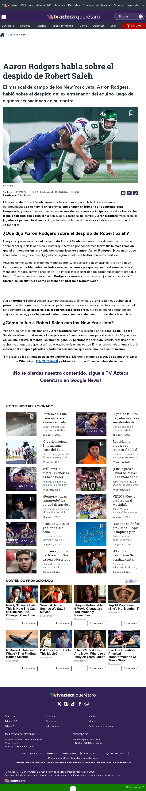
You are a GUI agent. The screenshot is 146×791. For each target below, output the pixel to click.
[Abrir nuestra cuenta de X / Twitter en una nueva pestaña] (59, 703)
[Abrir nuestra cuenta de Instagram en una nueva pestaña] (66, 703)
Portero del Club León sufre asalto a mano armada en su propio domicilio (55, 422)
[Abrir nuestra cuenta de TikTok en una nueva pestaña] (73, 703)
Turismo (41, 25)
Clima (83, 25)
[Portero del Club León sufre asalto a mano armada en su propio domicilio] (21, 424)
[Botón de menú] (4, 17)
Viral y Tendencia (63, 25)
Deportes (74, 5)
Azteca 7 (59, 5)
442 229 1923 (80, 743)
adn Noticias (103, 5)
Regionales (133, 5)
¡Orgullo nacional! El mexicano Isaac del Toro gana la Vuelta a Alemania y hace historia (56, 451)
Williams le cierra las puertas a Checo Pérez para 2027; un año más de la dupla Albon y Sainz (56, 479)
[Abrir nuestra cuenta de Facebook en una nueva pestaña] (80, 703)
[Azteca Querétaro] (73, 17)
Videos (118, 5)
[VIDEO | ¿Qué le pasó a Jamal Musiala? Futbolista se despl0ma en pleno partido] (91, 506)
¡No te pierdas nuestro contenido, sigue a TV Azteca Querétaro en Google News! (70, 376)
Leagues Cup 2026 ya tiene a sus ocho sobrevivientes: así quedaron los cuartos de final (56, 534)
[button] (73, 788)
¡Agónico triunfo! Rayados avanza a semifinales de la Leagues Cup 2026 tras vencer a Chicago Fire (126, 424)
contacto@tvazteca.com (86, 739)
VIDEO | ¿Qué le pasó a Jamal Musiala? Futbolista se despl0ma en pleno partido (124, 506)
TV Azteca (27, 5)
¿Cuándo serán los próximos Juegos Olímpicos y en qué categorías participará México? (126, 534)
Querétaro (8, 25)
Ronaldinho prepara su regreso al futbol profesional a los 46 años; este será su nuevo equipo (126, 451)
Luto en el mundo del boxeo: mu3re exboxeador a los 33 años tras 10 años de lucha (56, 559)
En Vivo (136, 26)
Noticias (88, 5)
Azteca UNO (43, 5)
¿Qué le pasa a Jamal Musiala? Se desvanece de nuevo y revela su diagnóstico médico (126, 479)
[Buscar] (141, 16)
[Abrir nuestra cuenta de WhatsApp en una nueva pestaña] (86, 703)
